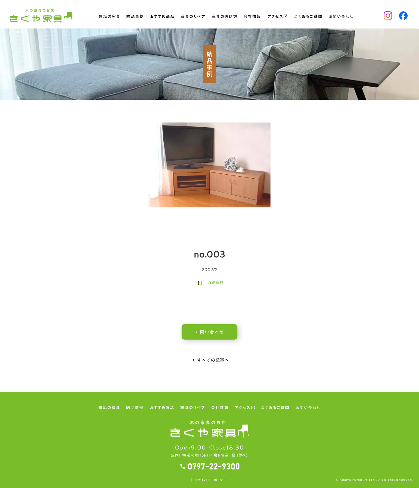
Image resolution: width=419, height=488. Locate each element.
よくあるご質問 (308, 17)
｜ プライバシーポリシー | (209, 480)
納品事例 (135, 17)
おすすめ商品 (162, 17)
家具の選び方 (224, 17)
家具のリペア (192, 17)
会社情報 (252, 17)
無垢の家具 (109, 17)
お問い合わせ (340, 17)
